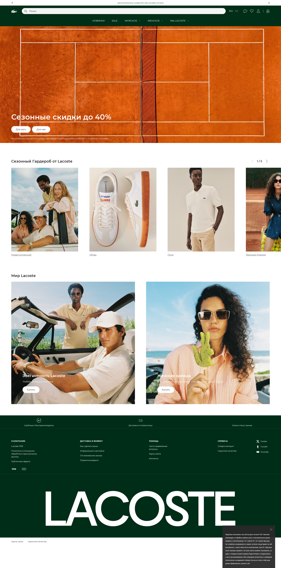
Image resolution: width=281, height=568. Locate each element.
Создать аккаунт (226, 446)
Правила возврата (89, 460)
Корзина (268, 11)
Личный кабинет (258, 11)
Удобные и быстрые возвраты (39, 425)
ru (231, 11)
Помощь (245, 11)
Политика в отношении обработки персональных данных (24, 454)
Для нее (41, 129)
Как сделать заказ (89, 446)
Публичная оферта (20, 461)
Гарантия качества (227, 451)
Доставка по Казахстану (140, 425)
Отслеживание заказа (91, 455)
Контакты (153, 458)
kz (236, 11)
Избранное (252, 11)
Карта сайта (155, 454)
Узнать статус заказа (242, 425)
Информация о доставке (92, 451)
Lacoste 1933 (17, 446)
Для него (21, 129)
